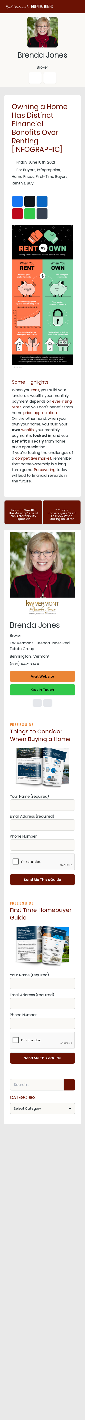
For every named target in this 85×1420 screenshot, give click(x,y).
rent (35, 390)
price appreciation (40, 412)
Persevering (44, 469)
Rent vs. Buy (23, 183)
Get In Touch (42, 689)
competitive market (33, 458)
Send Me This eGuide (42, 879)
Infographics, (49, 170)
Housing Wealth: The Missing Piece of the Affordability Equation (23, 514)
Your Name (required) (29, 796)
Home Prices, (23, 176)
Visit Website (42, 676)
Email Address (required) (32, 816)
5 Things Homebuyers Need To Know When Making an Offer (62, 514)
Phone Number (23, 836)
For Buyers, (26, 170)
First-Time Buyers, (52, 176)
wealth (27, 430)
